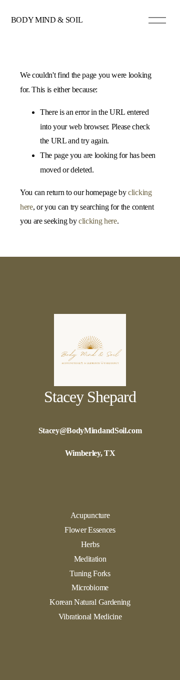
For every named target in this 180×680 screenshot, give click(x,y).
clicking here (97, 221)
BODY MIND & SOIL (47, 20)
